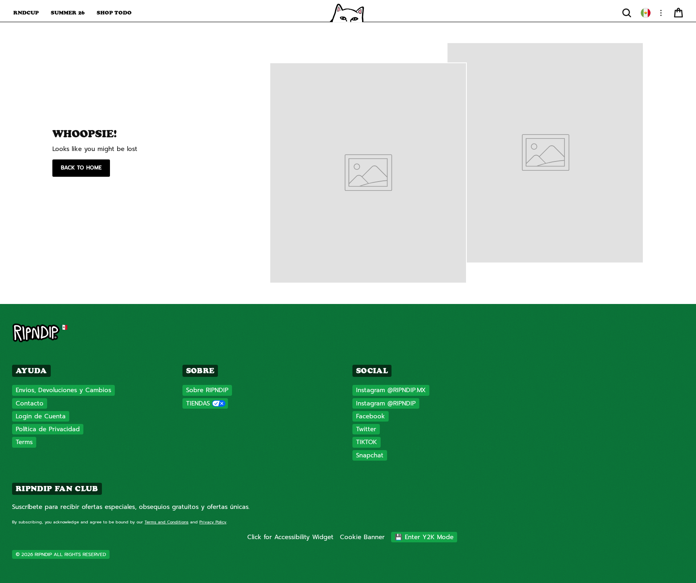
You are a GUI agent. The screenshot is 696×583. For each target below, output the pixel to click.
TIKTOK (366, 442)
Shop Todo (114, 12)
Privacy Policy (212, 522)
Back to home (81, 168)
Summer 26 (68, 12)
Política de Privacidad (48, 429)
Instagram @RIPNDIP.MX (391, 390)
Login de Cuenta (41, 416)
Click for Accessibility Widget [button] (290, 537)
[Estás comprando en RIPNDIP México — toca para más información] (645, 13)
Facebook (370, 416)
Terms (24, 442)
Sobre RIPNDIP (207, 390)
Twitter (366, 429)
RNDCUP (26, 12)
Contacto (30, 403)
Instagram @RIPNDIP (386, 403)
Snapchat (369, 455)
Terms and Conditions (166, 522)
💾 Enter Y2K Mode (424, 537)
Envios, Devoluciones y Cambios (63, 390)
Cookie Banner (362, 537)
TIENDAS (198, 403)
